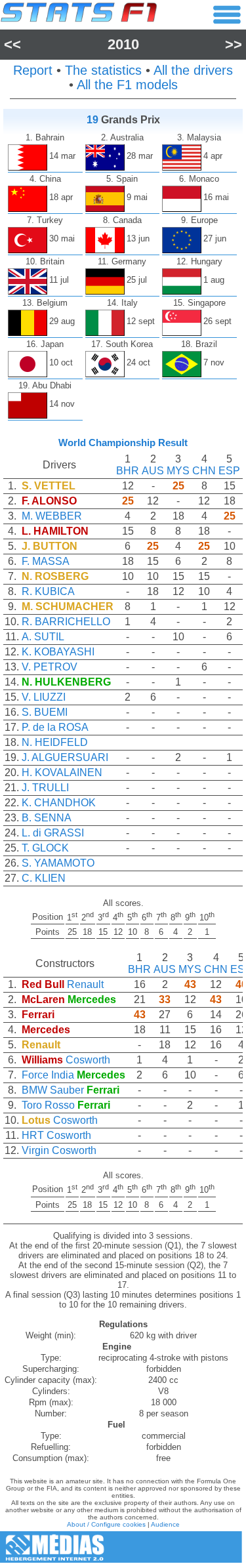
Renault (85, 984)
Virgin (35, 1150)
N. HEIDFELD (55, 742)
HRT (33, 1135)
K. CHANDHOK (59, 802)
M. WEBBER (52, 516)
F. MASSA (46, 561)
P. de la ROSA (55, 727)
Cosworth (88, 1059)
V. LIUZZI (44, 697)
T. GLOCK (45, 848)
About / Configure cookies (106, 1524)
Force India (48, 1075)
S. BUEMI (45, 712)
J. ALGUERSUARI (65, 757)
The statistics (103, 70)
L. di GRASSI (53, 832)
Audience (165, 1524)
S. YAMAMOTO (58, 863)
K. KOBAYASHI (58, 651)
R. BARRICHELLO (66, 621)
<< (12, 44)
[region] (123, 675)
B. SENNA (47, 817)
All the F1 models (127, 84)
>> (233, 44)
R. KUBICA (48, 591)
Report (32, 70)
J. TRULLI (45, 787)
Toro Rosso (48, 1105)
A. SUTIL (43, 636)
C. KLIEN (44, 878)
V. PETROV (49, 666)
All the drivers (193, 70)
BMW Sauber (53, 1090)
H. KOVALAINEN (62, 772)
